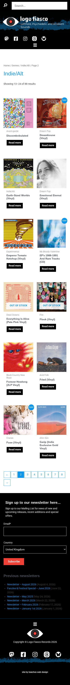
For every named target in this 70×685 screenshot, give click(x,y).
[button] (35, 45)
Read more (15, 142)
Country (8, 542)
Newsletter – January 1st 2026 (24, 608)
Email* (7, 523)
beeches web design (38, 672)
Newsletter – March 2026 (21, 600)
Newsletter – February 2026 (22, 604)
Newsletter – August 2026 (21, 584)
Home (7, 65)
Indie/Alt (25, 65)
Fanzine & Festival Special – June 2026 (28, 588)
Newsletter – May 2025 (20, 596)
